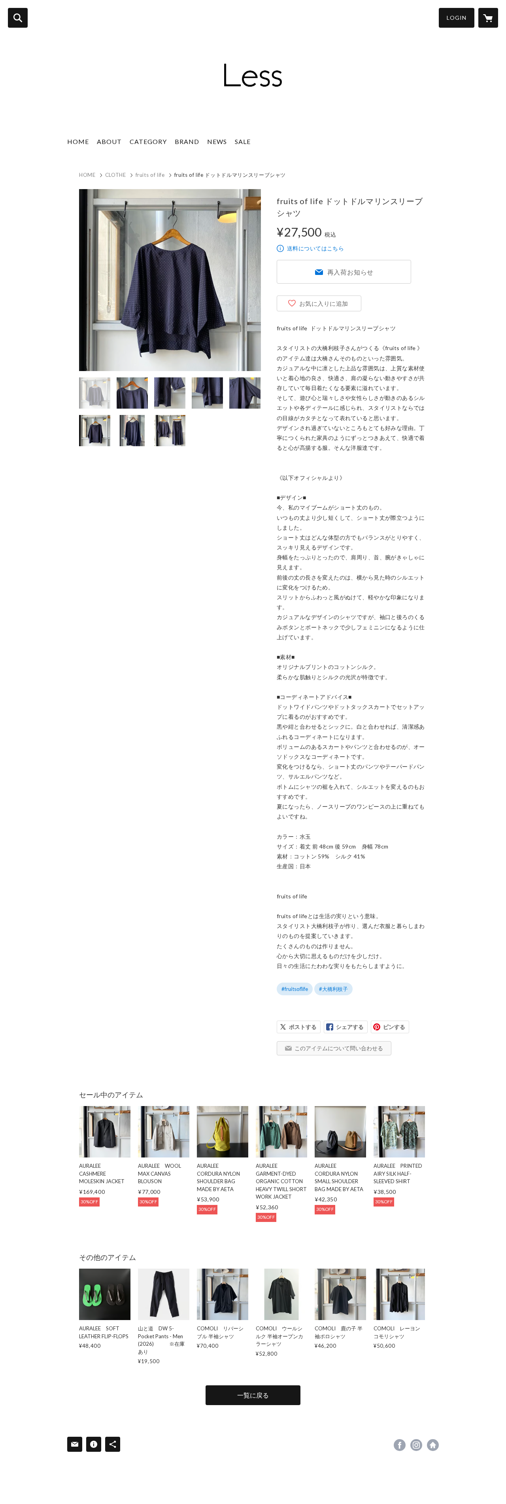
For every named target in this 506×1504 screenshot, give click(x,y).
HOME (78, 141)
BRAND (187, 141)
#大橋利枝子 (333, 989)
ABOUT (109, 141)
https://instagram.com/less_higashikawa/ (416, 1445)
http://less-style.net (433, 1445)
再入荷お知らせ (350, 272)
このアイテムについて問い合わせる (339, 1048)
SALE (243, 141)
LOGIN (456, 17)
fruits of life (150, 175)
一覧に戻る (253, 1395)
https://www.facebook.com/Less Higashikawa (400, 1445)
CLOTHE (115, 175)
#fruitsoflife (294, 989)
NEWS (217, 141)
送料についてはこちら (315, 248)
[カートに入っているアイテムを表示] (488, 18)
